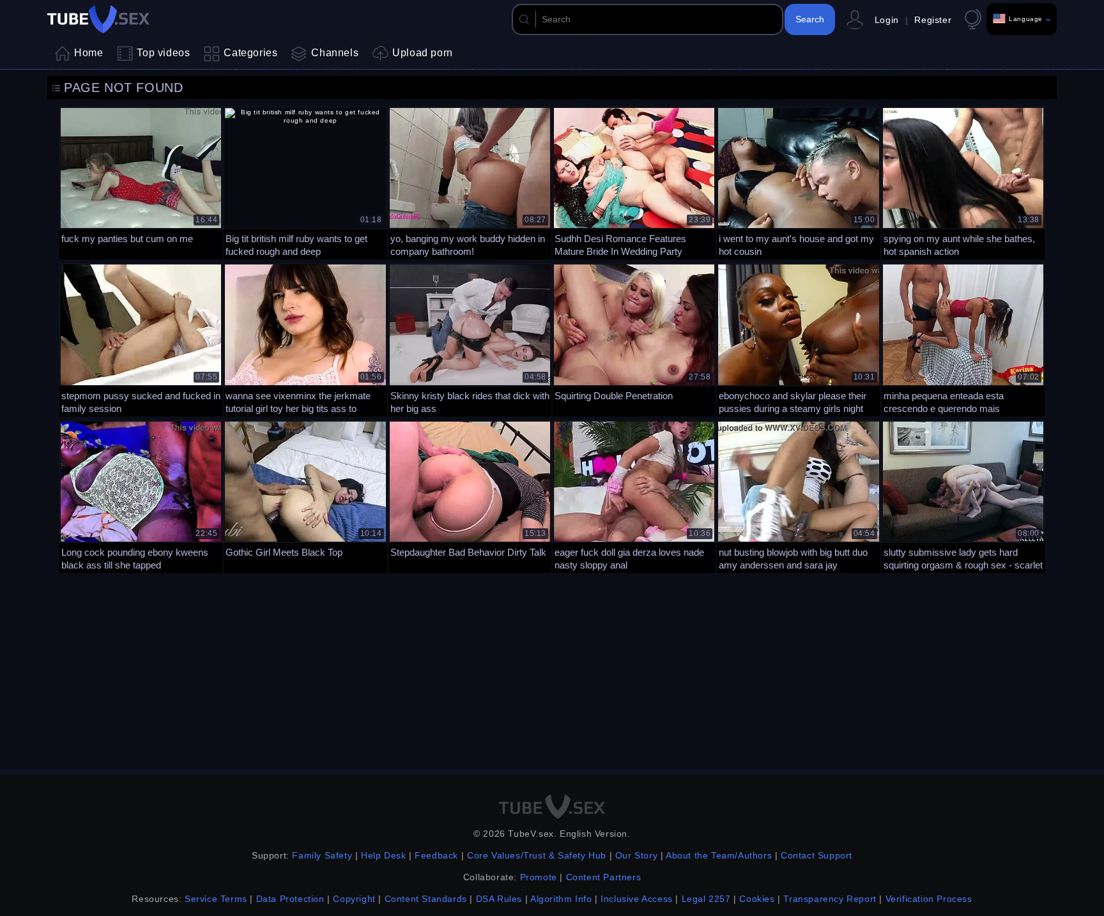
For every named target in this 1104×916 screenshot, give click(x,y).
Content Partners (603, 877)
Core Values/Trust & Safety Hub (536, 855)
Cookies (756, 899)
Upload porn (422, 52)
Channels (334, 52)
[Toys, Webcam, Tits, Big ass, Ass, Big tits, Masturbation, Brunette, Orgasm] (305, 338)
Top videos (163, 52)
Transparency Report (829, 899)
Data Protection (290, 899)
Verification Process (928, 899)
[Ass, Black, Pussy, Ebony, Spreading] (798, 338)
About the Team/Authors (719, 855)
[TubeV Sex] (98, 19)
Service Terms (216, 899)
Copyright (354, 899)
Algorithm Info (561, 899)
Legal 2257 (706, 899)
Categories (250, 52)
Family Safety (322, 855)
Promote (538, 877)
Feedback (436, 855)
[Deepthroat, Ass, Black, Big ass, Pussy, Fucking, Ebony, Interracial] (798, 182)
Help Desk (383, 855)
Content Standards (426, 899)
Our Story (636, 855)
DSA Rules (499, 899)
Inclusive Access (637, 899)
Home (88, 52)
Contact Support (816, 855)
